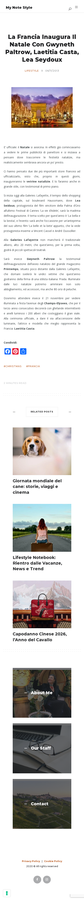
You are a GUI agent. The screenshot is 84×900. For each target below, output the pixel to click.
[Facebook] (37, 879)
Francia (34, 366)
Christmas (13, 366)
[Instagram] (47, 879)
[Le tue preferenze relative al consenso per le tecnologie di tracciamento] (7, 893)
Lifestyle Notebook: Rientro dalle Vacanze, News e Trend (37, 563)
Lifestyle (32, 70)
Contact (39, 804)
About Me (42, 693)
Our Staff (41, 748)
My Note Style (19, 7)
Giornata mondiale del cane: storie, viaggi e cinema (37, 486)
